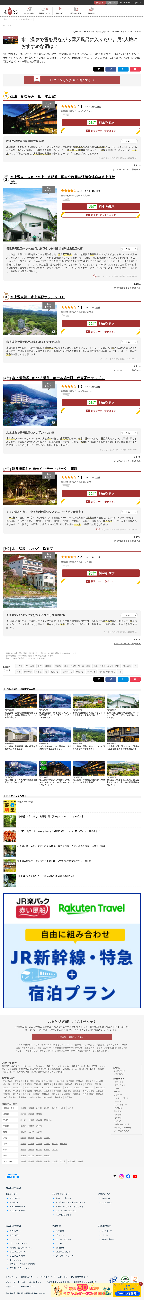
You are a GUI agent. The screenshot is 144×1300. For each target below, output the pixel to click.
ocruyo (117, 1092)
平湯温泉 (16, 1091)
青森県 (31, 1108)
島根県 (31, 1150)
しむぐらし (107, 1202)
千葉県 (31, 1120)
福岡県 (23, 1161)
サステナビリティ (64, 1239)
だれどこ (118, 1088)
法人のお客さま (13, 1225)
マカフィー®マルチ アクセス (23, 1263)
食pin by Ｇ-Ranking (122, 1127)
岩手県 (39, 1108)
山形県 (62, 1108)
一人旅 (19, 666)
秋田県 (55, 1108)
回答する (100, 3)
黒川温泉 (46, 1094)
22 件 (97, 477)
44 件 (97, 191)
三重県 (47, 1138)
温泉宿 (39, 671)
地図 (67, 115)
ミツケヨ (118, 1118)
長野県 (31, 1126)
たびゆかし (118, 1121)
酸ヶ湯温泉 (66, 1094)
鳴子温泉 (70, 1081)
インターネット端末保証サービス (70, 1202)
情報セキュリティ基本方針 (85, 1281)
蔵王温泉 (99, 1081)
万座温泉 (38, 1084)
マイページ (126, 3)
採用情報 (60, 1247)
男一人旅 (30, 666)
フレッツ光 (15, 1239)
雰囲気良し (67, 671)
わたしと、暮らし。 (122, 1098)
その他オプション (64, 1214)
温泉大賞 (106, 1198)
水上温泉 (127, 666)
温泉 (19, 671)
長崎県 (39, 1161)
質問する (112, 3)
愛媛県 (39, 1155)
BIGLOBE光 (15, 1198)
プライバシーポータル (15, 1281)
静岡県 (23, 1138)
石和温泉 (7, 1087)
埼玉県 (23, 1120)
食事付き (91, 671)
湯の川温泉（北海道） (45, 1081)
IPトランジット (16, 1259)
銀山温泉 (7, 1084)
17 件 (97, 557)
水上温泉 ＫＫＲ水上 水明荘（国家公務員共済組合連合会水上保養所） (62, 179)
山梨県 (23, 1126)
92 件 (97, 307)
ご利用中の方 (104, 1225)
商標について (11, 1286)
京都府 (31, 1144)
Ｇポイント (118, 1082)
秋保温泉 (80, 1081)
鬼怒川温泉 (58, 1084)
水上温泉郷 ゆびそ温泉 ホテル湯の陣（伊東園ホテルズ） (58, 378)
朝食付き (55, 671)
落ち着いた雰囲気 (107, 671)
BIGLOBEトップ (28, 1286)
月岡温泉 (98, 1084)
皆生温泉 (16, 1094)
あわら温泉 (88, 1087)
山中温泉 (78, 1087)
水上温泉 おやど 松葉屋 (32, 548)
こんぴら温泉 (88, 1091)
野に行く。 (118, 1111)
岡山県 (39, 1150)
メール (105, 1235)
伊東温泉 (28, 1087)
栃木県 (23, 1114)
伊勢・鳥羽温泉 (9, 1097)
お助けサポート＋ (64, 1198)
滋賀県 (23, 1144)
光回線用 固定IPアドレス (21, 1247)
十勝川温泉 (29, 1081)
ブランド (60, 1235)
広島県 (47, 1150)
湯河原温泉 (17, 1087)
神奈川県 (47, 1120)
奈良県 (55, 1144)
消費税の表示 (27, 1277)
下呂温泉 (7, 1091)
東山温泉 (89, 1081)
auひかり (14, 1202)
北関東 (48, 666)
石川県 (31, 1132)
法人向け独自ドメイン (19, 1268)
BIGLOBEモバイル (18, 1206)
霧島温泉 (55, 1094)
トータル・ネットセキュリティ (69, 1206)
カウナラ (118, 1115)
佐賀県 (31, 1161)
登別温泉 (18, 1081)
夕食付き (80, 671)
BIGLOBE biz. (16, 1231)
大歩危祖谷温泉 (34, 1097)
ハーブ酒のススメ (121, 1131)
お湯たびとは (119, 1071)
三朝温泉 (100, 1091)
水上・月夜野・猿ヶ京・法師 (77, 666)
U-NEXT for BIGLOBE (66, 1210)
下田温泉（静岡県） (54, 1087)
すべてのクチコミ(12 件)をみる (127, 169)
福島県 (70, 1108)
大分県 (55, 1161)
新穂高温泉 (27, 1091)
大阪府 (39, 1144)
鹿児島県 (71, 1161)
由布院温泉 (48, 1097)
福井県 (39, 1132)
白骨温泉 (88, 1084)
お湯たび (118, 1095)
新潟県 (39, 1126)
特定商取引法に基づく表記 (58, 1281)
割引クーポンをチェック (103, 130)
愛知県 (39, 1138)
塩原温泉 (69, 1084)
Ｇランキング (119, 1085)
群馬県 (58, 666)
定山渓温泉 (8, 1081)
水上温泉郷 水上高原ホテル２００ (37, 297)
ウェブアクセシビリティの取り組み (52, 1277)
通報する (137, 165)
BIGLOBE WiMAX (17, 1210)
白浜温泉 (57, 1091)
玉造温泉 (7, 1094)
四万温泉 (47, 1084)
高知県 (47, 1155)
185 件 (98, 107)
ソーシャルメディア (65, 1255)
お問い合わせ (11, 1277)
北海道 (23, 1108)
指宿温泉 (68, 1097)
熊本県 (47, 1161)
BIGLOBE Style (63, 1251)
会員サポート (108, 1239)
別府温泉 (36, 1094)
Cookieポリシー (36, 1281)
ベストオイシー (120, 1105)
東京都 (39, 1120)
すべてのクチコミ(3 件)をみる (127, 288)
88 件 (97, 387)
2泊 (120, 671)
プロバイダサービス (18, 1243)
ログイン (137, 3)
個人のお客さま (13, 1187)
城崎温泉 (38, 1091)
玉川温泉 (76, 1094)
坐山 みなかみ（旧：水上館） (34, 96)
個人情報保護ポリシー (81, 1277)
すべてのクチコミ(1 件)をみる (127, 370)
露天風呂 (28, 671)
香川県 (31, 1155)
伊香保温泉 (27, 1084)
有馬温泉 (47, 1091)
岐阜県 (31, 1138)
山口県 (55, 1150)
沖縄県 (80, 1161)
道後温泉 (76, 1091)
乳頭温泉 (60, 1081)
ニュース (60, 1243)
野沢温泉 (78, 1084)
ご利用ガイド (119, 1074)
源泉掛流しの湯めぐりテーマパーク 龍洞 (44, 469)
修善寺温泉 (38, 1087)
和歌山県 (63, 1144)
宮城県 (47, 1108)
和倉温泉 (68, 1087)
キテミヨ (118, 1101)
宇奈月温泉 (100, 1087)
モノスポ (118, 1108)
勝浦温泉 (67, 1091)
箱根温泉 (100, 1094)
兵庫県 (47, 1144)
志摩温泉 (22, 1097)
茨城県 (39, 1114)
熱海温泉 (58, 1097)
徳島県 (23, 1155)
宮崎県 (62, 1161)
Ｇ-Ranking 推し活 (121, 1124)
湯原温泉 (26, 1094)
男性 (40, 666)
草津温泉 (16, 1084)
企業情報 (56, 1225)
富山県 (23, 1132)
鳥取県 (23, 1150)
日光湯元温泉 (88, 1094)
